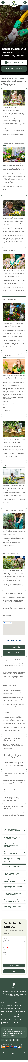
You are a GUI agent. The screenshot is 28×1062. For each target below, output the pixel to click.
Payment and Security (6, 1019)
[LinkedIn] (14, 1040)
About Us (3, 1002)
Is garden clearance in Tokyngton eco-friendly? (12, 867)
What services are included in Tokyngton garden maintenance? (12, 852)
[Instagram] (10, 1040)
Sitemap (16, 1022)
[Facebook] (2, 1040)
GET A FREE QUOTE (14, 69)
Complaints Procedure (6, 1011)
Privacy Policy (17, 1005)
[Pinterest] (17, 1040)
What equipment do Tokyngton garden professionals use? (12, 874)
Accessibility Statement (7, 1008)
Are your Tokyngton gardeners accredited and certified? (12, 838)
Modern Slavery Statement (18, 1015)
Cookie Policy (17, 1008)
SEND (14, 971)
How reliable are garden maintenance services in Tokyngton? (13, 880)
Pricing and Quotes (18, 1019)
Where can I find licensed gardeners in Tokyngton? (13, 907)
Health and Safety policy (20, 1011)
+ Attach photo (14, 965)
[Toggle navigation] (3, 2)
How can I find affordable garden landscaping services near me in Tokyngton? (12, 860)
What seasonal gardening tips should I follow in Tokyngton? (11, 900)
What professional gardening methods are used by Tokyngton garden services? (12, 830)
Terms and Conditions (6, 1005)
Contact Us (16, 1002)
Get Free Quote (14, 647)
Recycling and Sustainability (4, 1023)
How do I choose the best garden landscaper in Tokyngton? (12, 894)
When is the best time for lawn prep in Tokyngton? (13, 887)
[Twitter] (6, 1040)
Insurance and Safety (6, 1014)
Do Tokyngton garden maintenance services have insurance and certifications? (13, 845)
